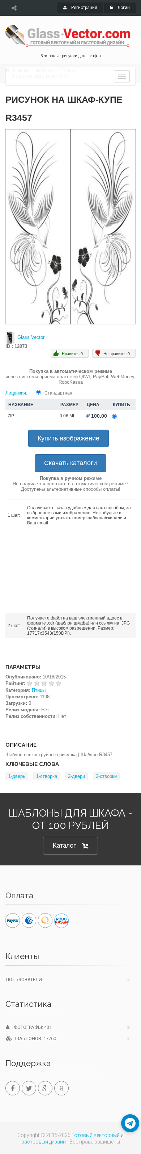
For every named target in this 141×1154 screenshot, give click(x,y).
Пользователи (24, 979)
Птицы (39, 690)
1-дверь (16, 776)
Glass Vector (30, 337)
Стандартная (58, 393)
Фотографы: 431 (30, 1027)
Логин (123, 7)
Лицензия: (16, 393)
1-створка (46, 776)
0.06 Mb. (68, 415)
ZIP (11, 415)
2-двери (76, 776)
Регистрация (83, 7)
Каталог (64, 845)
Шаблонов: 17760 (34, 1038)
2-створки (106, 776)
